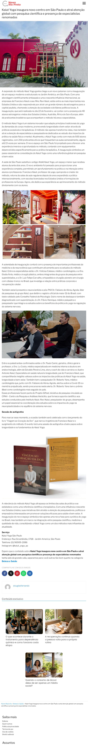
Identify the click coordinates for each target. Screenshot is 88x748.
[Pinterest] (17, 573)
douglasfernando (21, 586)
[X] (11, 573)
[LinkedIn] (30, 573)
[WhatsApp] (23, 573)
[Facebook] (4, 573)
